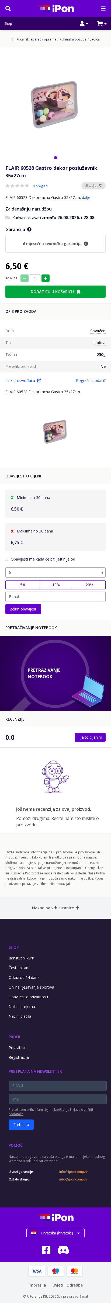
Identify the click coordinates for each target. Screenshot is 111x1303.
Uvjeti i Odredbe (68, 1285)
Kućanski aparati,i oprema (36, 39)
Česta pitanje (20, 967)
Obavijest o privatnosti (28, 996)
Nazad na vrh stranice (53, 907)
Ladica (94, 39)
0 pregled (40, 186)
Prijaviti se (17, 1047)
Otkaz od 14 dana (24, 977)
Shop (8, 24)
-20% (88, 584)
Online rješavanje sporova (31, 987)
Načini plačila (20, 1016)
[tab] (55, 157)
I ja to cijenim (90, 737)
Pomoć (16, 1145)
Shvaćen (98, 330)
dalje (86, 197)
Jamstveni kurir (21, 958)
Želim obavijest (23, 609)
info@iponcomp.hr (73, 1172)
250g (101, 354)
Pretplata (21, 1124)
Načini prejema (22, 1006)
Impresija (37, 1285)
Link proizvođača (20, 380)
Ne (103, 366)
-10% (55, 584)
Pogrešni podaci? (91, 380)
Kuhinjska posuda (71, 39)
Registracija (19, 1057)
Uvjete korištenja (56, 1109)
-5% (22, 584)
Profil (15, 1036)
